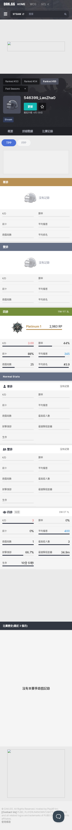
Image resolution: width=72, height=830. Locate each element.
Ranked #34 (30, 81)
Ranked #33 (11, 81)
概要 (10, 131)
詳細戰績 (27, 131)
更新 (30, 106)
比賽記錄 (47, 131)
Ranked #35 (49, 81)
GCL (43, 4)
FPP (24, 142)
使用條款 (6, 822)
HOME (21, 4)
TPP (9, 142)
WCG (33, 4)
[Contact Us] (9, 812)
